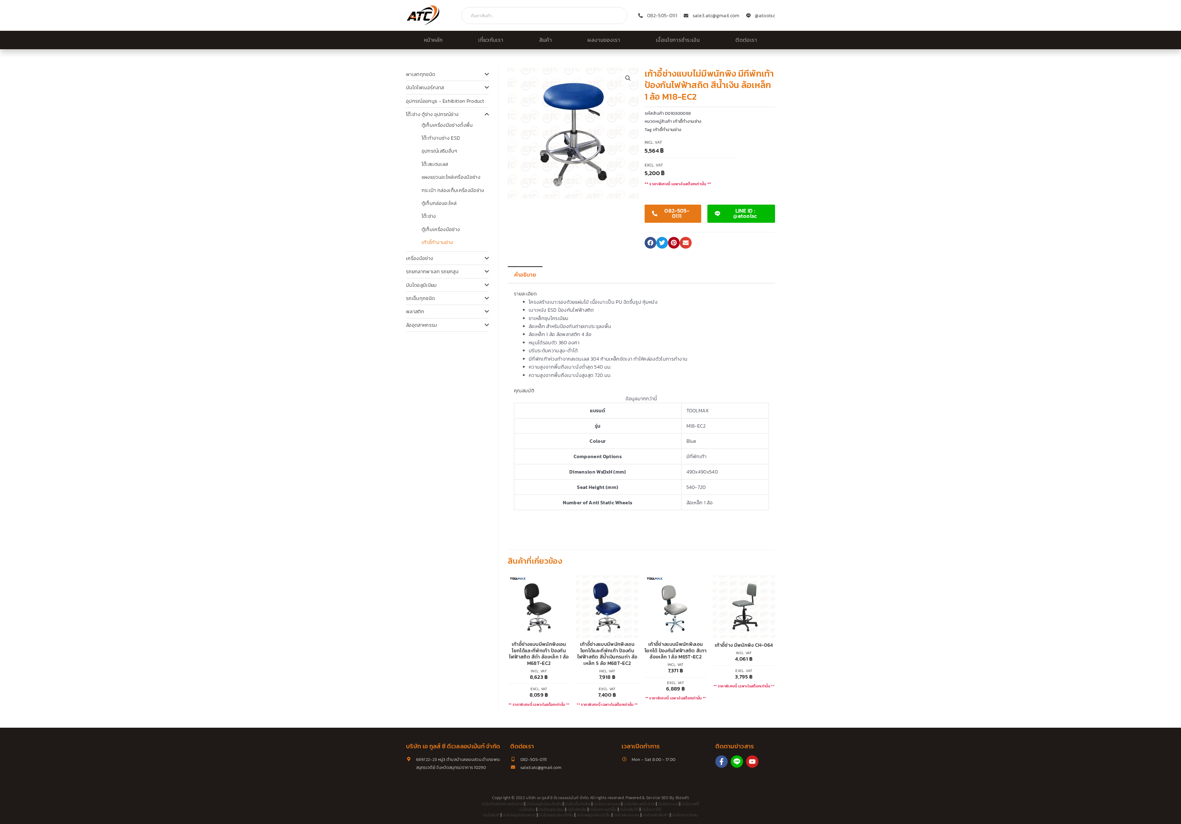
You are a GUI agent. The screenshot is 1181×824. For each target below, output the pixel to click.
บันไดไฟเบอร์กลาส (425, 87)
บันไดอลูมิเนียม (421, 285)
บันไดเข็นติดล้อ (577, 804)
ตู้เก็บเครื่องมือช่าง (441, 229)
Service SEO (657, 798)
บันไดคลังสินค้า (655, 815)
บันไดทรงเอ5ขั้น (603, 809)
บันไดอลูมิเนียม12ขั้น (593, 815)
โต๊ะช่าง (429, 216)
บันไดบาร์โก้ (652, 809)
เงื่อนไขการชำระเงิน (678, 40)
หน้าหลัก (433, 40)
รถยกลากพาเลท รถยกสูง (432, 271)
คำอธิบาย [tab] (525, 275)
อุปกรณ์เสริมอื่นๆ (439, 150)
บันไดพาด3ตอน (685, 815)
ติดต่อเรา (746, 40)
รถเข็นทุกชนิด (420, 298)
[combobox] (544, 15)
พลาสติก (415, 311)
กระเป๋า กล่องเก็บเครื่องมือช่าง (453, 190)
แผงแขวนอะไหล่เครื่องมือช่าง (451, 177)
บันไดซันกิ (491, 815)
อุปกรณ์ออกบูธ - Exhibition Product (445, 101)
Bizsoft (682, 798)
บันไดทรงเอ (668, 804)
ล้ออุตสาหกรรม (421, 325)
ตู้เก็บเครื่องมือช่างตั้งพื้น (447, 125)
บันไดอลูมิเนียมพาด (519, 815)
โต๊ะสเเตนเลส (435, 164)
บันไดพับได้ (629, 809)
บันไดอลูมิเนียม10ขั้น (556, 815)
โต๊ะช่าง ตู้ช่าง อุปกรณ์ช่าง (432, 114)
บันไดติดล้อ (577, 809)
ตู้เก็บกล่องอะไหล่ (439, 203)
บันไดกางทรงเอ (607, 804)
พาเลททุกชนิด (420, 74)
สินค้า (545, 40)
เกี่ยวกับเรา (490, 40)
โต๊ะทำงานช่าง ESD (441, 138)
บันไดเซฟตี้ (690, 804)
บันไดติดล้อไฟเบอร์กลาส (502, 804)
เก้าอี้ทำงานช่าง (437, 242)
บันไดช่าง (527, 809)
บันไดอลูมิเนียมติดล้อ (544, 804)
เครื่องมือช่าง (419, 258)
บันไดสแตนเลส (626, 815)
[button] (628, 78)
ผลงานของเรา (603, 40)
